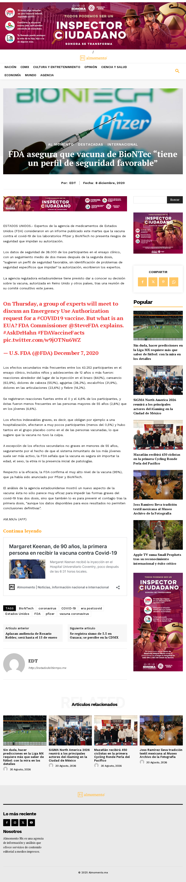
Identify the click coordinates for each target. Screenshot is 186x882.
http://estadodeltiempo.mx (47, 668)
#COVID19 (50, 318)
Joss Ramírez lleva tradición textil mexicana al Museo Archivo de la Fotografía (155, 508)
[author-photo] (6, 769)
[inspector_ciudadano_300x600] (158, 670)
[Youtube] (31, 822)
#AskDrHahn (19, 332)
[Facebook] (142, 281)
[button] (163, 71)
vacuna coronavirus (74, 614)
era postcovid (91, 608)
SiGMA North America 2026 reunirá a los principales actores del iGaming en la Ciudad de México (154, 406)
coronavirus (47, 608)
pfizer (50, 614)
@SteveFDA (84, 325)
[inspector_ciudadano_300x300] (158, 252)
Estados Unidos (17, 614)
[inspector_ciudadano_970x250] (93, 26)
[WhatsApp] (173, 281)
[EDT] (14, 664)
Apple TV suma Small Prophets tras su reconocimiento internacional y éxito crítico (157, 559)
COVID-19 (68, 608)
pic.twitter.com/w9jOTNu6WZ (42, 339)
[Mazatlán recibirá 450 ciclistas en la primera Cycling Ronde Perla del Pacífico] (158, 435)
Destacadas (90, 144)
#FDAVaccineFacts (61, 332)
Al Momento (61, 144)
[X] (152, 281)
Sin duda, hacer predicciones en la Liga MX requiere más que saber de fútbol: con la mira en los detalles (158, 352)
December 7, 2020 (76, 352)
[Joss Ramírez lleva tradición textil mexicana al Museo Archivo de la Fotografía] (158, 485)
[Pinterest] (163, 281)
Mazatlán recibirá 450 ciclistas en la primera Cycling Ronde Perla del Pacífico (156, 458)
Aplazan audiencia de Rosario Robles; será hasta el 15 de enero (31, 635)
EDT (72, 183)
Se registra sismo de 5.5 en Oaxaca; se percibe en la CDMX (94, 635)
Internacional (123, 144)
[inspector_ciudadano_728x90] (65, 210)
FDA (37, 614)
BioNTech (26, 608)
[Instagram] (14, 822)
